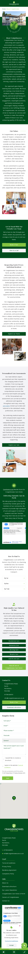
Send (7, 778)
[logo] (14, 3)
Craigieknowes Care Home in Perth (13, 894)
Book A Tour (14, 245)
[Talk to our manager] (24, 945)
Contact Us (5, 901)
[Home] (3, 952)
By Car (6, 578)
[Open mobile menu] (14, 952)
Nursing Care (14, 650)
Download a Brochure (14, 707)
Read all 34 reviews (17, 542)
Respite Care (14, 654)
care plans (6, 406)
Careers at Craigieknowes (10, 897)
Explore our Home (14, 334)
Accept (11, 945)
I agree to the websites (13, 766)
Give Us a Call (14, 250)
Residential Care (14, 641)
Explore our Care (14, 445)
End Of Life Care (14, 659)
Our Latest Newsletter (9, 890)
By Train (6, 589)
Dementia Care (14, 645)
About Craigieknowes (13, 9)
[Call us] (24, 952)
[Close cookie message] (20, 926)
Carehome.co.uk (8, 489)
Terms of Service (18, 773)
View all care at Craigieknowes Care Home (14, 667)
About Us (5, 883)
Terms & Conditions (8, 863)
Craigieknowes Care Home (10, 913)
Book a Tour (14, 702)
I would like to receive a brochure (13, 759)
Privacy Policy (9, 773)
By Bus (6, 583)
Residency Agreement (9, 870)
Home (4, 9)
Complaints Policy (8, 874)
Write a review (15, 541)
